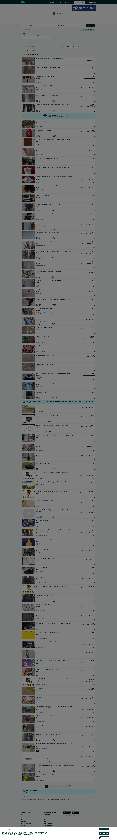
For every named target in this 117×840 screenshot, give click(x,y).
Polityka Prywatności (27, 834)
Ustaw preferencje (104, 837)
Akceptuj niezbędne (104, 833)
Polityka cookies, (18, 834)
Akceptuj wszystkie (104, 829)
